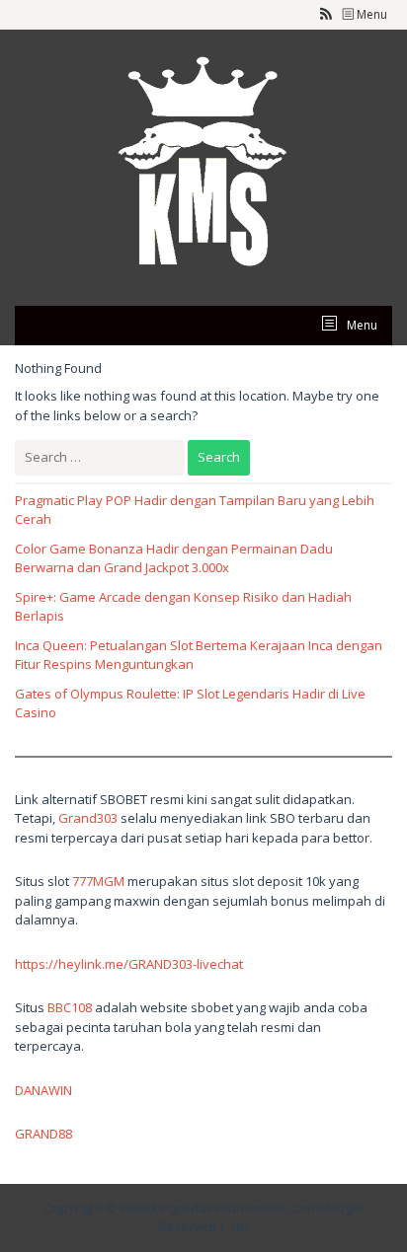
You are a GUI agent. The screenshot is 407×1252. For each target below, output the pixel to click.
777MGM (98, 881)
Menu (370, 14)
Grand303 (88, 818)
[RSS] (326, 15)
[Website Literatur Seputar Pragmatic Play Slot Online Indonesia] (203, 166)
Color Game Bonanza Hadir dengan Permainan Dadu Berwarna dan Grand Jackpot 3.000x (174, 558)
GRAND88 (43, 1133)
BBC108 (69, 1007)
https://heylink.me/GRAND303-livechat (129, 964)
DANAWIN (43, 1090)
